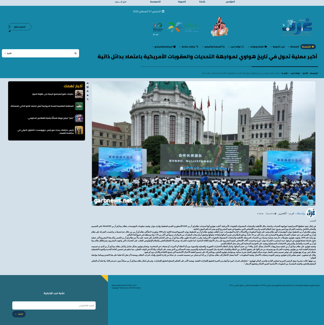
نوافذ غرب (295, 73)
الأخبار (305, 73)
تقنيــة (284, 73)
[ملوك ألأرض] (220, 26)
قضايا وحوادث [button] (256, 47)
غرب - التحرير (286, 213)
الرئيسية (306, 47)
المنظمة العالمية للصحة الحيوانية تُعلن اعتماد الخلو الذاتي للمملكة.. (42, 106)
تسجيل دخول (19, 27)
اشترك (20, 314)
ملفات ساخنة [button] (188, 47)
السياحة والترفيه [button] (213, 47)
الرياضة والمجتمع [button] (163, 47)
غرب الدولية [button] (278, 47)
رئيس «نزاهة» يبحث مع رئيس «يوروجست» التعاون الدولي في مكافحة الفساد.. (45, 131)
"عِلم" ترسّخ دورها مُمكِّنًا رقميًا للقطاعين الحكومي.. (50, 118)
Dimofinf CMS (126, 285)
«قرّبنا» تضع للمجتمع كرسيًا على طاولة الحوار (53, 94)
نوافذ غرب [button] (235, 47)
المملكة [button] (294, 47)
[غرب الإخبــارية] (297, 26)
